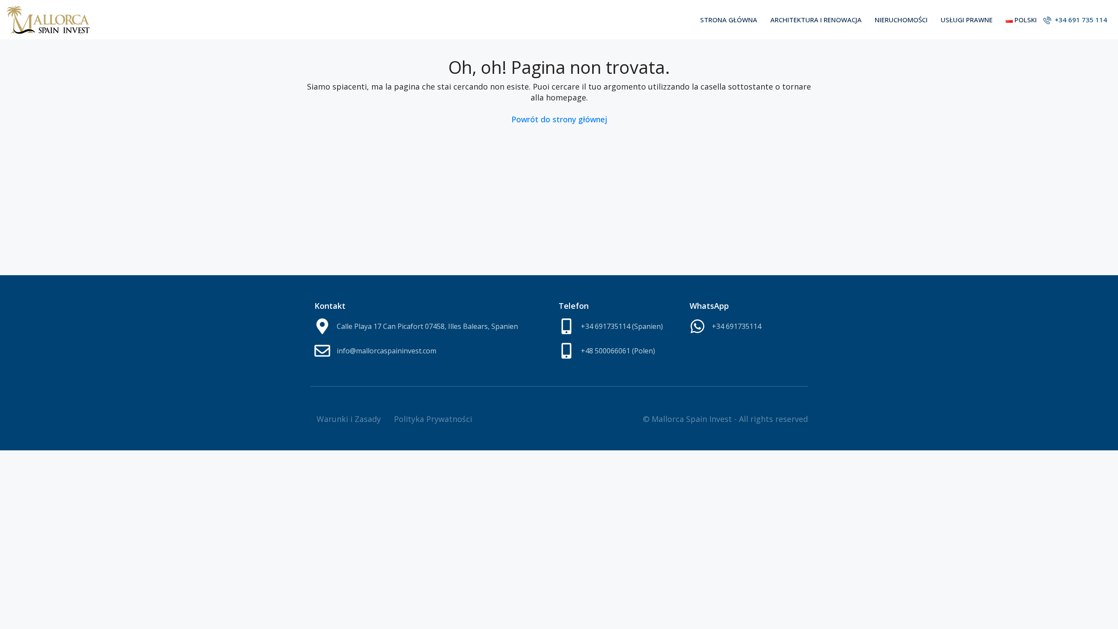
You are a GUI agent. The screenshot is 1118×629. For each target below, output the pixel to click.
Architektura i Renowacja (816, 19)
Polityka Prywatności (433, 419)
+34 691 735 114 (1080, 19)
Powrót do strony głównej (559, 119)
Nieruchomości (901, 19)
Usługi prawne (967, 19)
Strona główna (728, 19)
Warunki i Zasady (349, 419)
